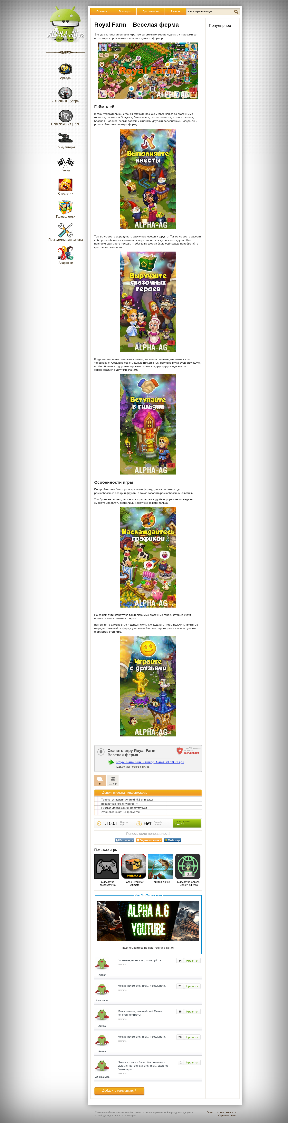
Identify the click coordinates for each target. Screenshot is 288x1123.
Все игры (124, 11)
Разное (175, 11)
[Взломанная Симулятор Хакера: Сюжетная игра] (188, 866)
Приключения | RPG (65, 124)
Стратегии (65, 193)
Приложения (150, 11)
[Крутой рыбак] (161, 866)
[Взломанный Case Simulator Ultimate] (134, 866)
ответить (122, 964)
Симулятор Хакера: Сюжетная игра (188, 883)
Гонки (66, 170)
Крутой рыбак (162, 881)
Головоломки (65, 216)
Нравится (192, 960)
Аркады (65, 78)
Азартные (66, 262)
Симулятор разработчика (108, 883)
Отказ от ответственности (221, 1112)
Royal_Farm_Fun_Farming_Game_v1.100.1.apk (150, 762)
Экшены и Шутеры (65, 101)
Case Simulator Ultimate (134, 883)
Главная (101, 11)
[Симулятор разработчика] (107, 866)
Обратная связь (227, 1115)
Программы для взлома (65, 239)
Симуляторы (65, 147)
